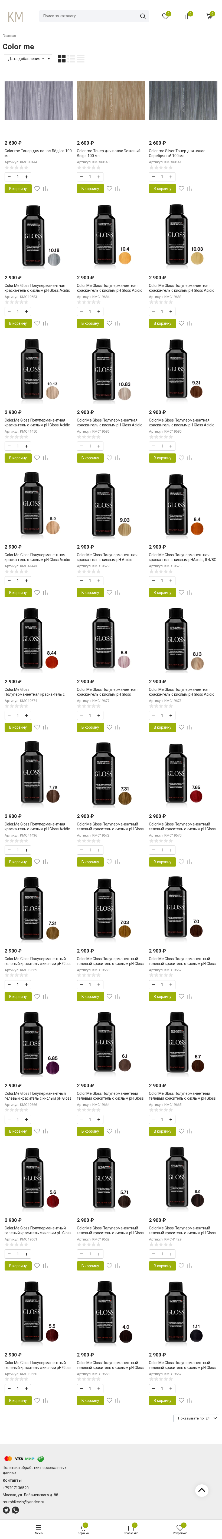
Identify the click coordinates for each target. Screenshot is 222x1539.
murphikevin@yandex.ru (23, 1502)
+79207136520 (16, 1488)
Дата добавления (24, 59)
